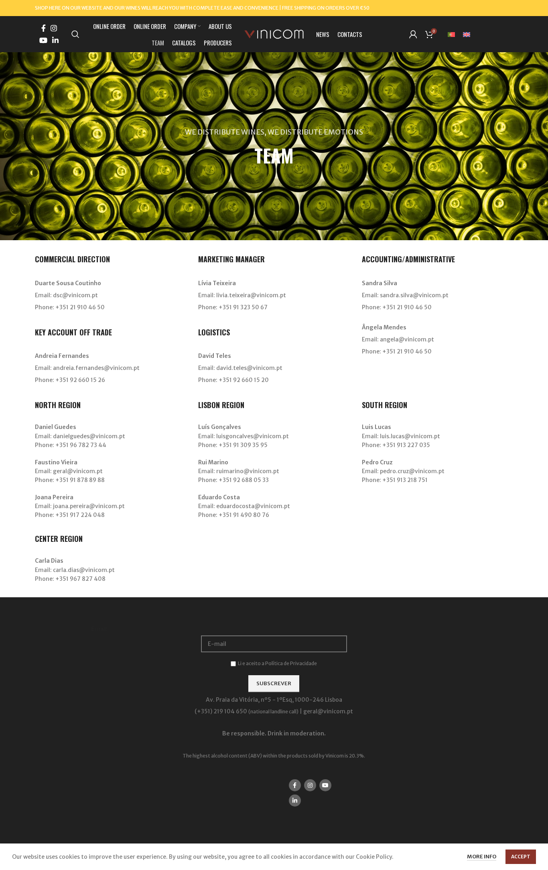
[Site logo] (274, 33)
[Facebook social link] (43, 28)
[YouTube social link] (43, 40)
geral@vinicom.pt (328, 711)
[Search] (75, 34)
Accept (520, 857)
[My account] (413, 34)
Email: (99, 629)
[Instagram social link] (53, 28)
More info (481, 856)
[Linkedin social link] (55, 40)
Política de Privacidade (291, 663)
